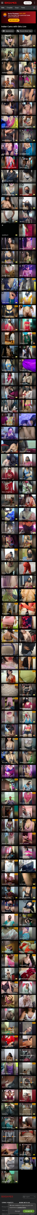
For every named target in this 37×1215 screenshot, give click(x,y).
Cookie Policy (21, 1207)
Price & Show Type (26, 31)
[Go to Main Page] (11, 3)
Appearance (9, 31)
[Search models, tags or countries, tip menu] (34, 8)
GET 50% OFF (13, 20)
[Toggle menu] (2, 3)
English (27, 1196)
